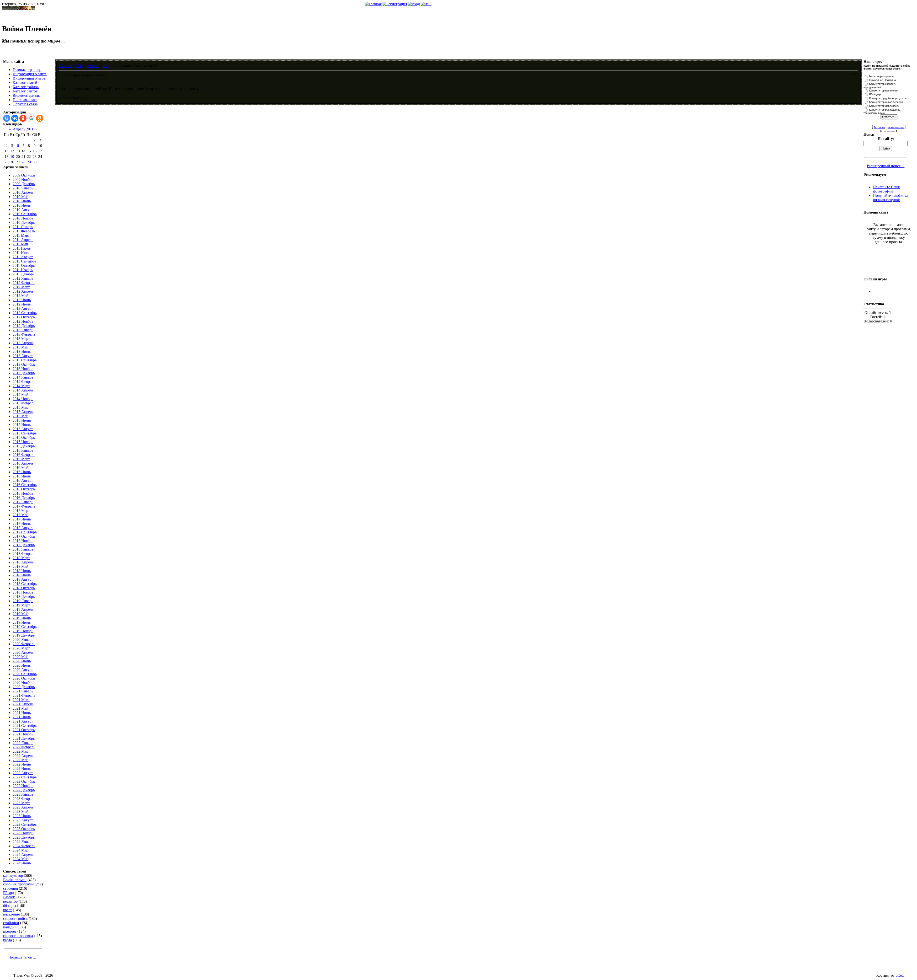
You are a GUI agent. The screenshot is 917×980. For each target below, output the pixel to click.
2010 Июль (22, 205)
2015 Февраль (24, 403)
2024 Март (21, 850)
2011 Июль (21, 253)
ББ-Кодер (875, 94)
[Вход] (414, 4)
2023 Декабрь (24, 837)
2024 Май (20, 859)
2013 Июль (22, 351)
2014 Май (20, 394)
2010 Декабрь (24, 222)
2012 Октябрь (24, 317)
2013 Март (21, 339)
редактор (10, 901)
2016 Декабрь (24, 498)
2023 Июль (22, 816)
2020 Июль (22, 665)
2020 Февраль (24, 644)
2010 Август (23, 210)
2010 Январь (23, 188)
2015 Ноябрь (23, 442)
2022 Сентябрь (25, 777)
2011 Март (21, 235)
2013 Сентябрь (25, 360)
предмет (9, 931)
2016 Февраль (24, 455)
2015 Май (20, 416)
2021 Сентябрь (25, 725)
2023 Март (21, 803)
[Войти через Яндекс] (23, 118)
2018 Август (23, 579)
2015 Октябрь (24, 437)
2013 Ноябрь (23, 369)
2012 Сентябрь (25, 313)
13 (18, 151)
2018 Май (20, 566)
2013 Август (23, 356)
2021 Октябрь (24, 730)
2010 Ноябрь (23, 218)
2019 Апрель (23, 609)
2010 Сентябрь (25, 214)
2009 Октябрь (24, 175)
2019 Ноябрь (23, 631)
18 (6, 157)
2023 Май (20, 811)
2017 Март (21, 511)
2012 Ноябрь (23, 321)
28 (23, 162)
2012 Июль (22, 304)
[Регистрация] (395, 4)
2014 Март (21, 386)
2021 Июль (22, 717)
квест (7, 910)
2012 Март (21, 287)
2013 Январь (23, 330)
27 (18, 162)
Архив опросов (896, 127)
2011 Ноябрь (23, 270)
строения (10, 888)
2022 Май (20, 760)
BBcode (9, 897)
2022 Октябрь (24, 781)
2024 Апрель (23, 854)
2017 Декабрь (24, 545)
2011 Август (23, 257)
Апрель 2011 (23, 129)
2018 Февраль (24, 554)
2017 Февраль (24, 506)
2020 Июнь (22, 661)
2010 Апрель (23, 192)
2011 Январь (23, 227)
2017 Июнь (22, 519)
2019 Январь (23, 601)
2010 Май (20, 197)
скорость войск (15, 918)
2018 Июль (22, 575)
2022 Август (23, 773)
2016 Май (20, 468)
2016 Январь (23, 450)
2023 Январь (23, 794)
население (11, 914)
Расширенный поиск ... (886, 166)
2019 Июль (22, 622)
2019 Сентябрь (25, 627)
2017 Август (23, 528)
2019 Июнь (22, 618)
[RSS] (426, 4)
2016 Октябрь (24, 489)
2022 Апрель (23, 756)
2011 (79, 66)
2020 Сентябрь (25, 674)
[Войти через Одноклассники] (39, 118)
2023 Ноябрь (23, 833)
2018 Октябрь (24, 588)
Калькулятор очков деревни (886, 102)
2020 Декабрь (24, 687)
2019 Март (21, 605)
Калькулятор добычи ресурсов (887, 98)
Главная (65, 66)
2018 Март (21, 558)
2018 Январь (23, 549)
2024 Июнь (22, 863)
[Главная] (373, 4)
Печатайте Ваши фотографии (886, 189)
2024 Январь (23, 842)
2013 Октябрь (24, 364)
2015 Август (23, 429)
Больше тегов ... (23, 957)
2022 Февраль (24, 747)
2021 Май (20, 708)
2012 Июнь (22, 300)
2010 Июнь (22, 201)
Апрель (93, 66)
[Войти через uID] (6, 118)
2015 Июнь (22, 420)
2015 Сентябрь (25, 433)
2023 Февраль (24, 799)
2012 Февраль (24, 283)
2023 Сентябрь (25, 824)
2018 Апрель (23, 562)
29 (29, 162)
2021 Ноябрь (23, 734)
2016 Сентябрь (25, 485)
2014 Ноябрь (23, 399)
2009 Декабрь (24, 184)
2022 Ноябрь (23, 786)
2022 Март (21, 751)
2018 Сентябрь (25, 584)
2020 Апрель (23, 652)
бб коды (9, 906)
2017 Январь (23, 502)
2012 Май (20, 296)
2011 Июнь (22, 248)
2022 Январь (23, 743)
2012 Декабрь (24, 326)
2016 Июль (22, 476)
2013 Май (20, 347)
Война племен (15, 880)
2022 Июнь (22, 764)
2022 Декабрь (24, 790)
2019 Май (20, 614)
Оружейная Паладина (882, 80)
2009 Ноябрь (23, 179)
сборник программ (18, 884)
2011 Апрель (23, 240)
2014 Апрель (23, 390)
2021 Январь (23, 691)
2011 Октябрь (24, 265)
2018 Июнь (22, 571)
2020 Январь (23, 639)
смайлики (11, 923)
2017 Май (20, 515)
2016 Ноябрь (23, 493)
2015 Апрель (23, 412)
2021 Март (21, 700)
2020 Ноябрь (23, 682)
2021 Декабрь (24, 738)
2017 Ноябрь (23, 541)
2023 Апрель (23, 807)
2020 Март (21, 648)
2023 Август (23, 820)
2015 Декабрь (24, 446)
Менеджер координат (882, 76)
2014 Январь (23, 377)
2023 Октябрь (24, 829)
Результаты (879, 127)
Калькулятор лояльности (884, 105)
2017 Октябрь (24, 536)
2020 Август (23, 670)
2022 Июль (22, 768)
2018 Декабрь (24, 596)
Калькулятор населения (883, 90)
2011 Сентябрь (24, 261)
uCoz (900, 975)
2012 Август (23, 308)
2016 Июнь (22, 472)
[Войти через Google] (31, 118)
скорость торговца (18, 936)
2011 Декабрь (23, 274)
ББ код (8, 893)
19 (12, 157)
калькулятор (13, 875)
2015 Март (21, 407)
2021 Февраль (24, 695)
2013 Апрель (23, 343)
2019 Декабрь (24, 635)
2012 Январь (23, 278)
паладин (10, 927)
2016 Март (21, 459)
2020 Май (20, 657)
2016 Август (23, 480)
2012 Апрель (23, 291)
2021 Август (23, 721)
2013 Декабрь (24, 373)
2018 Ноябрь (23, 592)
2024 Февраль (24, 846)
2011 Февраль (24, 231)
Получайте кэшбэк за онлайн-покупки (890, 197)
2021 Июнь (22, 713)
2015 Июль (22, 425)
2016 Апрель (23, 463)
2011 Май (20, 244)
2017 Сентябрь (25, 532)
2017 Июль (22, 523)
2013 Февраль (24, 334)
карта (7, 940)
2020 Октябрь (24, 678)
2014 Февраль (24, 382)
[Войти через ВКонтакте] (14, 118)
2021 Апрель (23, 704)
